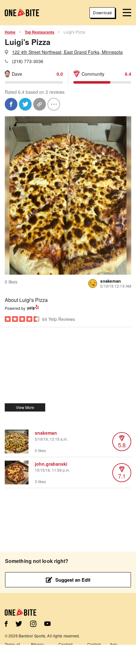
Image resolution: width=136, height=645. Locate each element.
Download (102, 12)
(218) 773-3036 (27, 61)
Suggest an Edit (72, 579)
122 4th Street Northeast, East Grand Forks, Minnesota (67, 52)
